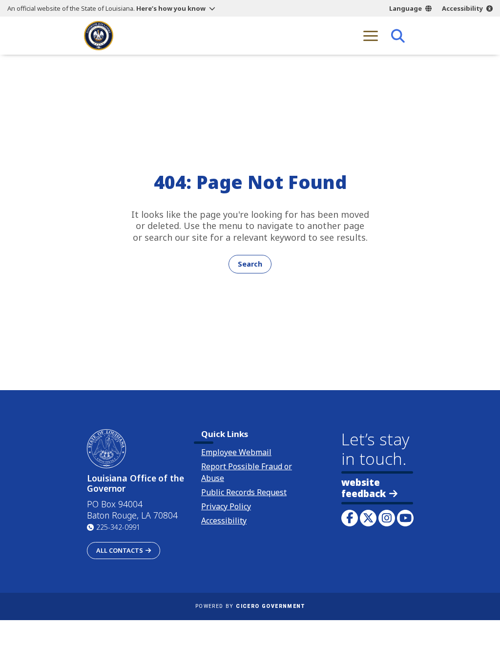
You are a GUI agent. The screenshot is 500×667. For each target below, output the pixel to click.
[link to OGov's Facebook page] (349, 518)
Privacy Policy (226, 506)
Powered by (250, 606)
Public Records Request (244, 492)
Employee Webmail (236, 452)
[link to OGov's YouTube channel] (405, 518)
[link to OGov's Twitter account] (368, 518)
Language (405, 8)
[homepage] (98, 36)
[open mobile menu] (370, 35)
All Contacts (119, 550)
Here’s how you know (171, 8)
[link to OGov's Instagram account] (386, 518)
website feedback (363, 488)
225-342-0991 (118, 527)
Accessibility (462, 8)
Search (250, 264)
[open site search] (398, 35)
